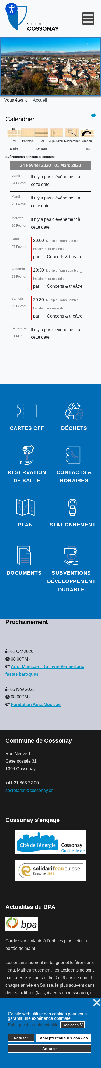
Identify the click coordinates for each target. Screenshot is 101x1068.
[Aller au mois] (87, 132)
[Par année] (14, 132)
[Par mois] (28, 132)
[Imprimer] (93, 115)
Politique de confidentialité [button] (33, 1024)
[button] (11, 9)
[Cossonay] (33, 18)
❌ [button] (96, 1003)
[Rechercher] (72, 132)
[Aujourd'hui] (56, 132)
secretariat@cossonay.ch (29, 790)
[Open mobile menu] (88, 18)
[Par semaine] (41, 132)
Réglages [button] (72, 1025)
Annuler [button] (49, 1048)
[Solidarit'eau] (50, 870)
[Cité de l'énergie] (50, 842)
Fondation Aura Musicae (36, 704)
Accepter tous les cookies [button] (64, 1038)
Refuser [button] (21, 1038)
